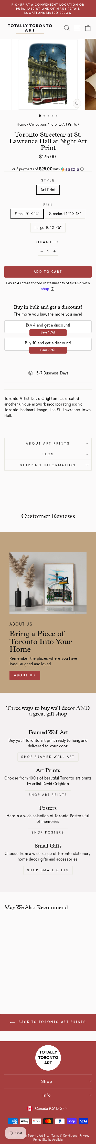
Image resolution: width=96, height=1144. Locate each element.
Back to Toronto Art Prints (51, 1022)
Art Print (48, 189)
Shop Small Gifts (48, 870)
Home (21, 124)
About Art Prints (48, 443)
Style (48, 180)
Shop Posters (47, 832)
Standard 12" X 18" (65, 213)
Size (48, 204)
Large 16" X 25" (48, 227)
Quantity (48, 242)
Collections (38, 124)
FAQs (48, 454)
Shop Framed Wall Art (48, 757)
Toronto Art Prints (63, 124)
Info (46, 1095)
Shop (46, 1081)
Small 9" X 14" (27, 213)
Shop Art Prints (48, 795)
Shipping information (48, 465)
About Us (25, 675)
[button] (48, 169)
